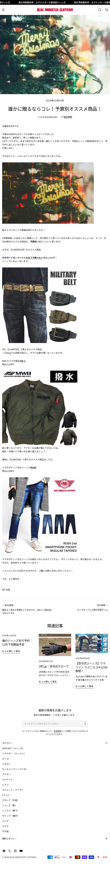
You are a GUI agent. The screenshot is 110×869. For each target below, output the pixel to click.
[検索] (100, 10)
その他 (5, 831)
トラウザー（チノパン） (14, 753)
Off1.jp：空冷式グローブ (54, 666)
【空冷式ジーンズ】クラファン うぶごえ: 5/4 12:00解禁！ (91, 667)
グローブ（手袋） (10, 800)
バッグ (5, 820)
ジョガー (6, 763)
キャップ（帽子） (10, 815)
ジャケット (7, 779)
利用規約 (58, 731)
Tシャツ (6, 794)
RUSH (33, 467)
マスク (5, 826)
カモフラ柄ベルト (34, 257)
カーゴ (5, 758)
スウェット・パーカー (13, 789)
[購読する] (85, 724)
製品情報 (67, 116)
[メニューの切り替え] (3, 10)
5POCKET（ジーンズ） (13, 748)
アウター (6, 774)
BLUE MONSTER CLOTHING (23, 857)
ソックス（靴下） (10, 810)
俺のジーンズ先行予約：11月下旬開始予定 (17, 642)
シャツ (5, 784)
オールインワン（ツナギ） (15, 769)
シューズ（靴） (9, 805)
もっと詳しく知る (11, 651)
